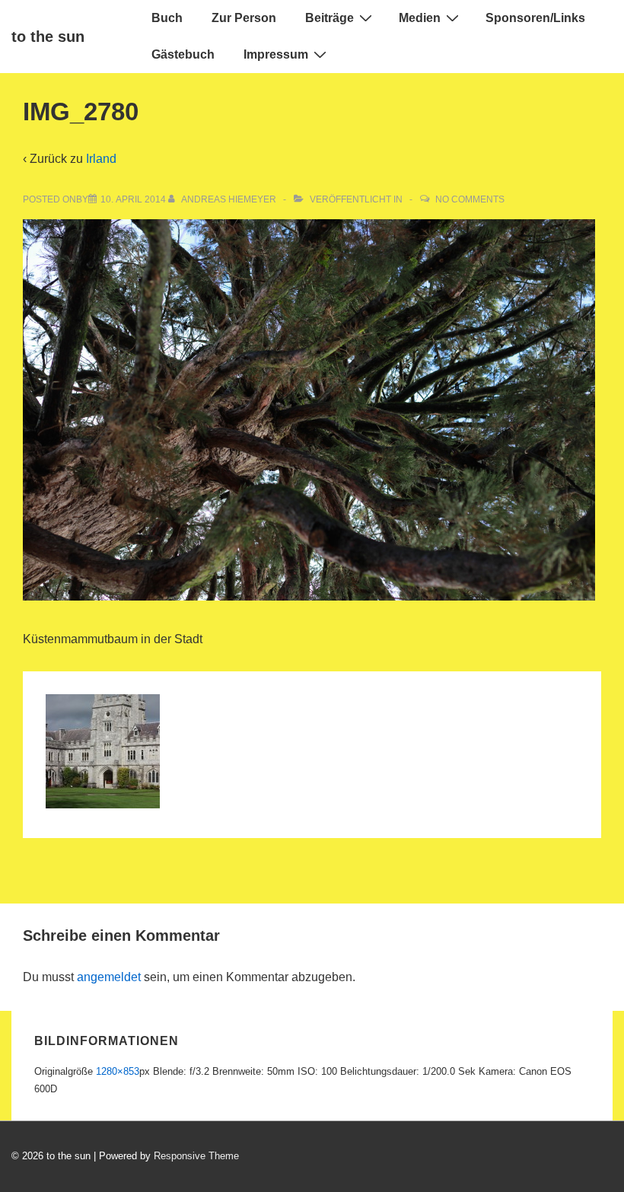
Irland (101, 158)
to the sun (47, 36)
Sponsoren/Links (535, 17)
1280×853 (117, 1071)
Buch (167, 17)
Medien (420, 17)
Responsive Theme (196, 1156)
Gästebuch (183, 54)
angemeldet (109, 976)
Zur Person (244, 17)
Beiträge (329, 17)
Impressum (276, 54)
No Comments (470, 199)
